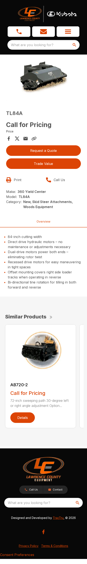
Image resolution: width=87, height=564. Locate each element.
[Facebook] (43, 532)
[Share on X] (17, 138)
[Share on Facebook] (8, 138)
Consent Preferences (17, 555)
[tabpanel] (43, 79)
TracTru (58, 518)
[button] (19, 31)
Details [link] (22, 418)
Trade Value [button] (43, 164)
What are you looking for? (32, 45)
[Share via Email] (25, 138)
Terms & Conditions (54, 546)
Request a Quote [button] (43, 150)
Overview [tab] (43, 221)
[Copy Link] (34, 138)
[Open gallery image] (43, 78)
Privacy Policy (28, 546)
